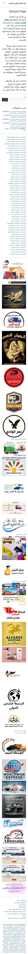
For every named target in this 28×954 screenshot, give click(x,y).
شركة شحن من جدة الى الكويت (18, 168)
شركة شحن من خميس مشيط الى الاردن (16, 141)
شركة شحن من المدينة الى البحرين (18, 254)
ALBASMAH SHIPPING (16, 937)
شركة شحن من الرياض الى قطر (18, 176)
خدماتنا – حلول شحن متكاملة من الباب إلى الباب (15, 911)
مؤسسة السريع (10, 927)
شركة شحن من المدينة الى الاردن (18, 209)
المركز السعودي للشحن (14, 947)
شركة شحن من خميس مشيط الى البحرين (16, 148)
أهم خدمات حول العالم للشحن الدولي (17, 909)
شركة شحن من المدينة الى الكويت (18, 240)
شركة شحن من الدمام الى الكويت (18, 236)
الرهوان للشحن (19, 931)
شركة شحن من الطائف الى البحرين (18, 245)
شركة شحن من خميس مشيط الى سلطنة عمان (15, 143)
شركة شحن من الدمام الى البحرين (18, 249)
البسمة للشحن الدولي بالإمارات (19, 935)
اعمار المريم (12, 931)
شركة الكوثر (5, 947)
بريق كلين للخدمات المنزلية (18, 934)
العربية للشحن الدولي (6, 952)
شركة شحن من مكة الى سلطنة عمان (17, 229)
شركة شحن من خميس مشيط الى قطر (17, 145)
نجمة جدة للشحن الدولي (14, 941)
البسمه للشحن (23, 950)
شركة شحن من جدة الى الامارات (18, 163)
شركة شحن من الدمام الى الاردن (18, 205)
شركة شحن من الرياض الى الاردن (18, 185)
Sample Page (22, 907)
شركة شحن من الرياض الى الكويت (18, 179)
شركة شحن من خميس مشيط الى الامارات (16, 139)
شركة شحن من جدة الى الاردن (19, 165)
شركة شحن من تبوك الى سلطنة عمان (17, 225)
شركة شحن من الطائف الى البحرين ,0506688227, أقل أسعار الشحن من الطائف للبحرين (15, 128)
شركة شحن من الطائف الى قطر (18, 212)
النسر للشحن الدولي (8, 934)
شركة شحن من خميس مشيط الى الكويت (16, 137)
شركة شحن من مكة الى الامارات (18, 196)
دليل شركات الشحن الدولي (15, 940)
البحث (24, 97)
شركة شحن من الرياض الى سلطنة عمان (16, 183)
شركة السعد (23, 949)
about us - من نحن (21, 900)
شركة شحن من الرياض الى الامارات (17, 187)
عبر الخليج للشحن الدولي (13, 950)
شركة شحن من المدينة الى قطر (18, 220)
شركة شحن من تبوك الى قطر (19, 214)
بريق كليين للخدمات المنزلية (20, 933)
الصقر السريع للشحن (14, 946)
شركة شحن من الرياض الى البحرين (18, 181)
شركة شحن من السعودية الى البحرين (17, 159)
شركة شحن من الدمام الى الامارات (18, 194)
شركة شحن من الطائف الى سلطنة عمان (16, 223)
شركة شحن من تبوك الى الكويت (18, 243)
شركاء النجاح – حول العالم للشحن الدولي (16, 913)
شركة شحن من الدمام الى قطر (18, 216)
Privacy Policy (22, 904)
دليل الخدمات (6, 931)
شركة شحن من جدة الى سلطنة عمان (17, 172)
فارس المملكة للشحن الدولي (15, 943)
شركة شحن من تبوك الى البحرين (18, 247)
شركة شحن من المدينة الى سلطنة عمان (16, 232)
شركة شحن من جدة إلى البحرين (18, 174)
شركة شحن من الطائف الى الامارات (17, 190)
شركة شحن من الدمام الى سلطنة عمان (17, 227)
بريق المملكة (10, 933)
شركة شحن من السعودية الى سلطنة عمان (16, 152)
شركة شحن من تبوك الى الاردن (18, 203)
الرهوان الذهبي (9, 925)
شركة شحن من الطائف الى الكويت (18, 238)
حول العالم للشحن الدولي (17, 3)
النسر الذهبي (17, 949)
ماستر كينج (4, 933)
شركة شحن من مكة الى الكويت (18, 234)
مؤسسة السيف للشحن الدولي (12, 928)
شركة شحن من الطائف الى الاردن (18, 201)
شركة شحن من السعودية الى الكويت (17, 161)
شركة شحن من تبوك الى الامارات (18, 192)
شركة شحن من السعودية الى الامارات (17, 150)
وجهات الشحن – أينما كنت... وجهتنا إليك (17, 918)
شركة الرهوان (16, 925)
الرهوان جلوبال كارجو (10, 944)
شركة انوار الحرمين (18, 927)
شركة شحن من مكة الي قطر (19, 218)
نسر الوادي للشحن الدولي (12, 930)
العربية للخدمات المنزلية (17, 952)
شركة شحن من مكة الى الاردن (19, 207)
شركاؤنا (24, 915)
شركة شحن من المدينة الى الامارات (17, 198)
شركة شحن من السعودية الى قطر (18, 157)
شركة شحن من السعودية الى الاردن (17, 154)
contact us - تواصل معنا (20, 902)
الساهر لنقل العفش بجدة (8, 949)
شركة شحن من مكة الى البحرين (18, 251)
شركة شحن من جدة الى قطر (19, 170)
